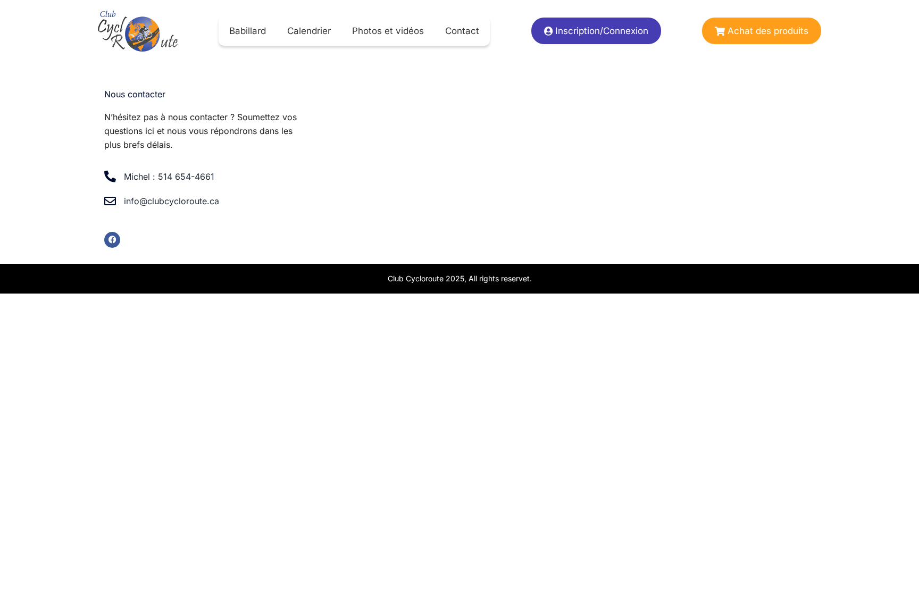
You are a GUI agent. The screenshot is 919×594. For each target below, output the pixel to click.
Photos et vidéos (388, 31)
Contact (462, 31)
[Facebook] (112, 240)
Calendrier (309, 31)
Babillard (247, 31)
